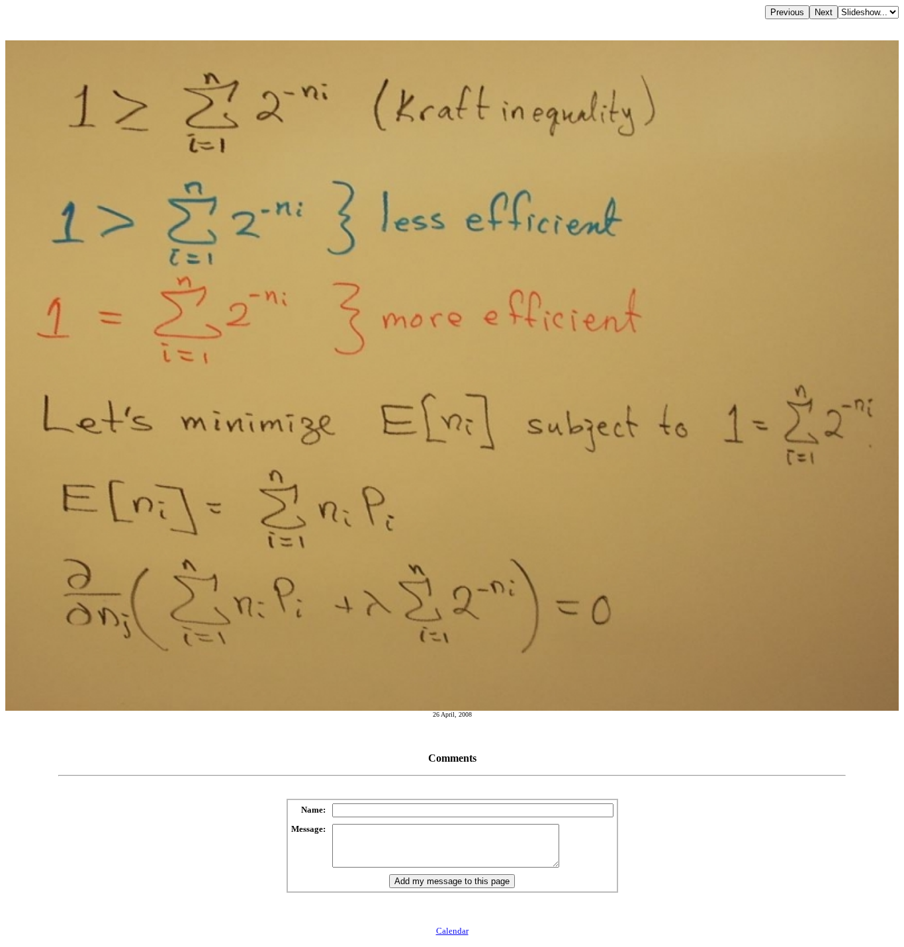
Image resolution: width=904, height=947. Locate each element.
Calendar (452, 931)
